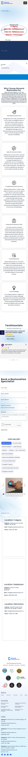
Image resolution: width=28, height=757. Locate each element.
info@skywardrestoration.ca (8, 723)
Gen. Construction (20, 450)
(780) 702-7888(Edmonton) (14, 32)
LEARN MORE (4, 11)
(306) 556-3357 (5, 734)
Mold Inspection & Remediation (19, 707)
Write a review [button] (10, 339)
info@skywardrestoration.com (9, 750)
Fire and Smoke (17, 443)
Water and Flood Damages (19, 710)
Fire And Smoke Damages (4, 707)
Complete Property (7, 464)
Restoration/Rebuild (7, 454)
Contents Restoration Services (10, 468)
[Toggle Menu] (25, 2)
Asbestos (4, 450)
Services (15, 695)
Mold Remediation (7, 446)
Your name (4, 387)
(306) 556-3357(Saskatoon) (14, 29)
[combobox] (14, 51)
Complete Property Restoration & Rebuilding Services (7, 710)
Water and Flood (6, 443)
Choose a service (6, 405)
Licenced (5, 665)
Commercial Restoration (8, 461)
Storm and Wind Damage (5, 703)
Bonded (11, 665)
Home (2, 695)
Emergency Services (7, 471)
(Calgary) (14, 26)
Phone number (5, 393)
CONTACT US (5, 513)
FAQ (21, 695)
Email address (5, 399)
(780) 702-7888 (5, 743)
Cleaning (11, 450)
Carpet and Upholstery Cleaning (10, 457)
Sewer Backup (17, 446)
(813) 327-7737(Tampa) (14, 35)
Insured (17, 665)
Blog (26, 695)
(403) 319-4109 (5, 725)
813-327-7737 (4, 752)
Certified (22, 665)
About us (9, 695)
